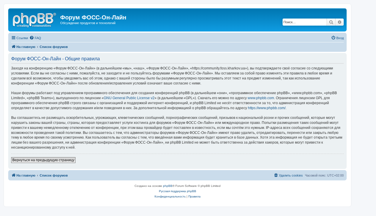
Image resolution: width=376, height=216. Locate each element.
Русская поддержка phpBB (177, 191)
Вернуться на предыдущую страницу (43, 160)
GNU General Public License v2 (129, 98)
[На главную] (35, 19)
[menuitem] (35, 37)
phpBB (167, 185)
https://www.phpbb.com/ (267, 108)
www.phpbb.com (261, 98)
